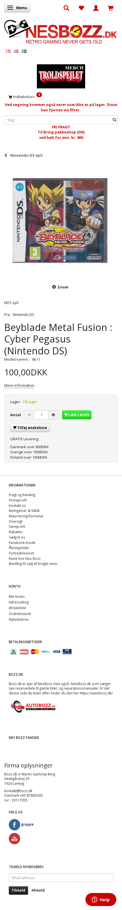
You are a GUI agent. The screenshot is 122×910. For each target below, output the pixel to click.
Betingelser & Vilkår (24, 510)
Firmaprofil (18, 500)
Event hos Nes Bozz (25, 558)
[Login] (96, 7)
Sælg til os (17, 537)
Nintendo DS (23, 314)
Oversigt (15, 521)
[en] (16, 50)
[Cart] (111, 7)
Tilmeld (18, 890)
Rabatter (16, 532)
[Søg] (114, 119)
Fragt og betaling (22, 494)
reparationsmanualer (81, 688)
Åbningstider (19, 547)
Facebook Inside (22, 542)
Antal (16, 414)
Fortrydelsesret (21, 553)
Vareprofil (17, 526)
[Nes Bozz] (61, 31)
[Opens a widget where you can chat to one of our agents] (100, 900)
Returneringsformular (26, 516)
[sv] (24, 50)
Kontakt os (17, 505)
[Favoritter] (81, 7)
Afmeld (38, 890)
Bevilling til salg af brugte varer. (33, 563)
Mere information (19, 385)
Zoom (62, 287)
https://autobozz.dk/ (96, 693)
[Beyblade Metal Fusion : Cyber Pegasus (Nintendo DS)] (61, 220)
